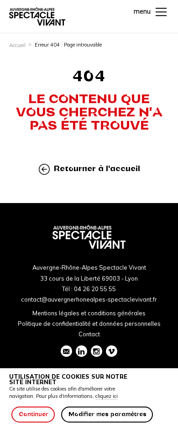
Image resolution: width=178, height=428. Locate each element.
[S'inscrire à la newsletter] (66, 351)
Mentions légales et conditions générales (89, 313)
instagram (96, 351)
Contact (89, 334)
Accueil (17, 45)
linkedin (81, 351)
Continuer (33, 414)
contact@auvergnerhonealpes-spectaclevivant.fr (89, 299)
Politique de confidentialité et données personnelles (89, 323)
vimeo (111, 351)
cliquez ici (106, 396)
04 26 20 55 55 (95, 288)
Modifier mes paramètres (107, 414)
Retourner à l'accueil (96, 168)
